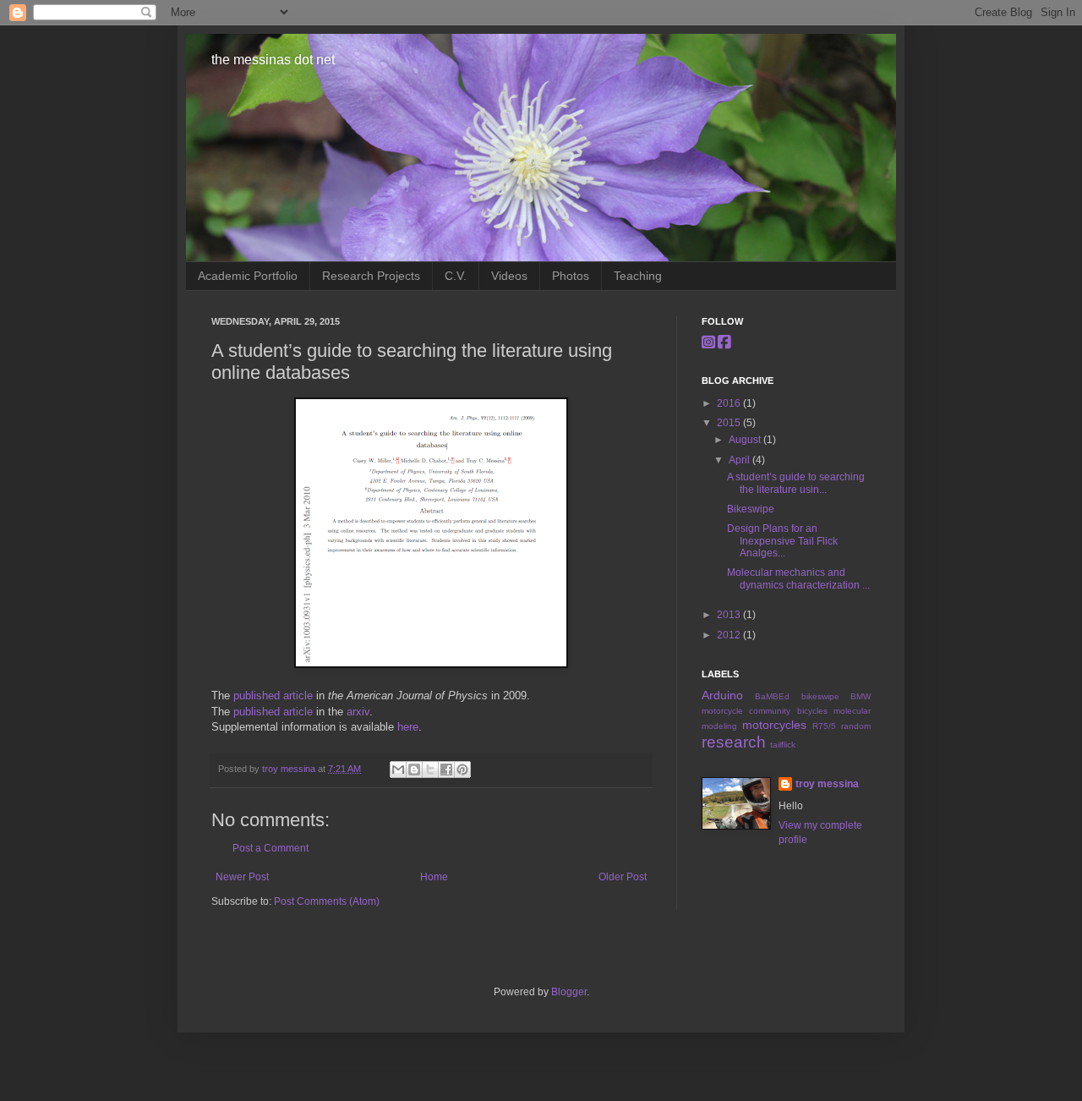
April (740, 460)
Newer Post (242, 877)
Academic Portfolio (248, 275)
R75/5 (824, 726)
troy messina (290, 769)
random (856, 726)
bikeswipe (820, 696)
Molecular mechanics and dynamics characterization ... (798, 578)
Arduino (722, 695)
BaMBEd (772, 696)
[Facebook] (724, 342)
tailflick (782, 744)
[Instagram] (708, 342)
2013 (730, 615)
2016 (730, 403)
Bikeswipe (750, 509)
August (746, 440)
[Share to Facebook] (446, 769)
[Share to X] (430, 769)
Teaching (638, 275)
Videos (509, 275)
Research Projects (371, 275)
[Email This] (398, 769)
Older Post (622, 877)
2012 (730, 635)
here (407, 726)
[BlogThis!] (414, 769)
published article (273, 695)
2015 (730, 423)
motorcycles (774, 724)
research (734, 742)
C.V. (456, 275)
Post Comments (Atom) (327, 901)
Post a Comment (270, 848)
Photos (570, 275)
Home (434, 877)
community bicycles (788, 710)
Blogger (569, 992)
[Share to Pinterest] (462, 769)
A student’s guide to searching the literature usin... (796, 483)
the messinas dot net (273, 59)
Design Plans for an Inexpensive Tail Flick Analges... (782, 541)
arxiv (358, 711)
